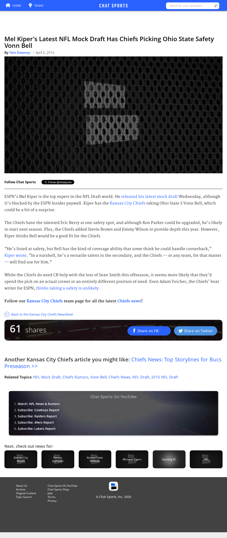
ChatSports (113, 6)
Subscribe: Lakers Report (37, 428)
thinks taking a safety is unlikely (67, 288)
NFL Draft (140, 377)
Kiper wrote (15, 255)
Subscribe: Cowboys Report (38, 410)
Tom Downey (19, 52)
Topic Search (24, 497)
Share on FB (148, 330)
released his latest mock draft (149, 196)
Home (16, 6)
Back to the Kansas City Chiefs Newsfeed (41, 314)
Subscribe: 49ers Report (36, 422)
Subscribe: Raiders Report (37, 416)
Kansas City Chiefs (127, 203)
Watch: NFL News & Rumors (39, 404)
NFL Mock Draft (47, 377)
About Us (21, 486)
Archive (20, 489)
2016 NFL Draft (164, 377)
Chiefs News (119, 377)
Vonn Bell (98, 377)
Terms (51, 497)
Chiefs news (129, 301)
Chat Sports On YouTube (62, 486)
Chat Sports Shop (58, 489)
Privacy (52, 501)
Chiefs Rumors (75, 377)
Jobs (50, 493)
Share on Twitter (198, 330)
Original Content (26, 493)
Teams (38, 6)
